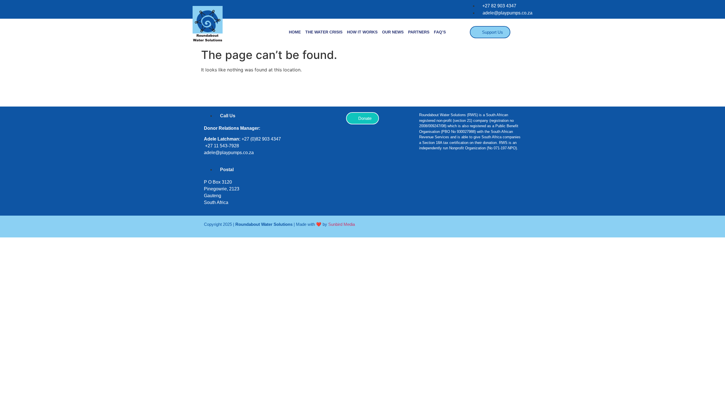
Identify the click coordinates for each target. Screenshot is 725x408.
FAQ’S (440, 32)
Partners (418, 32)
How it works (362, 32)
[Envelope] (494, 173)
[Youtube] (477, 173)
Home (295, 32)
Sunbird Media (341, 224)
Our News (393, 32)
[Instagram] (443, 173)
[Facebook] (426, 173)
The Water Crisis (323, 32)
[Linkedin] (460, 173)
